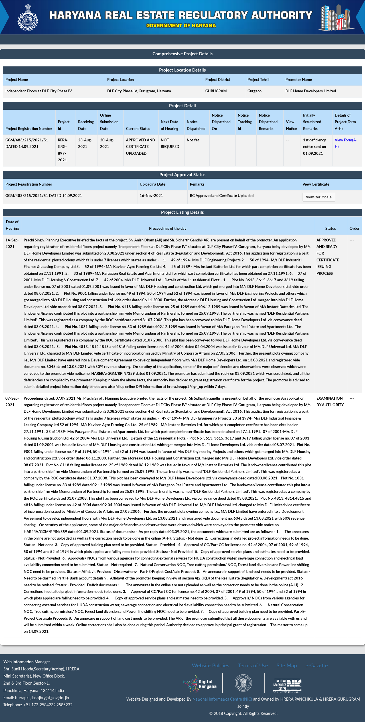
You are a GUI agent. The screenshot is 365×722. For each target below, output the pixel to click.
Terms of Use (253, 665)
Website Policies (210, 665)
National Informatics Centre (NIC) (222, 699)
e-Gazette (316, 665)
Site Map (287, 665)
